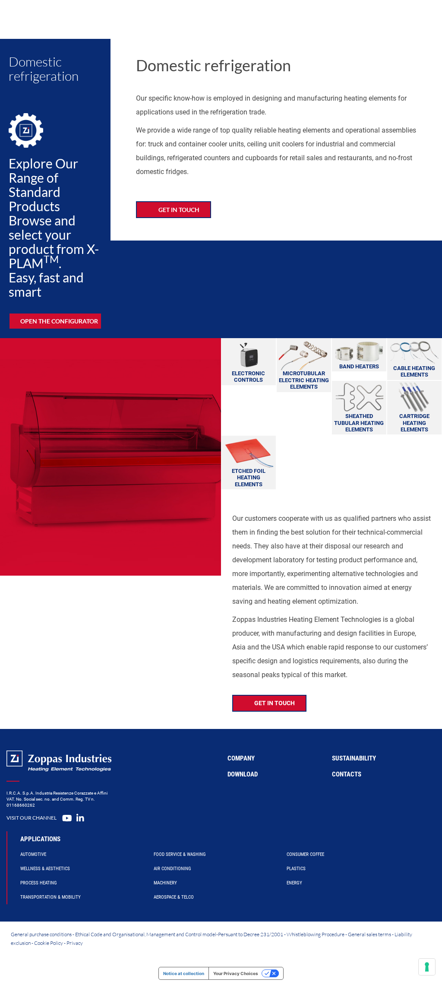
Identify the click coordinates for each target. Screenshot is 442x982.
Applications (40, 839)
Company (302, 19)
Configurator (219, 19)
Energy (294, 883)
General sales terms (369, 934)
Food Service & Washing (180, 854)
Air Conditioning (172, 868)
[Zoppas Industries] (71, 19)
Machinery (165, 883)
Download (242, 774)
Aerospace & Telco (174, 897)
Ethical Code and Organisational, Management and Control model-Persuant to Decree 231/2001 (179, 934)
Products (172, 19)
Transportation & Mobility (50, 897)
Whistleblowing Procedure (315, 934)
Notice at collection (183, 973)
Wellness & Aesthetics (45, 868)
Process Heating (38, 883)
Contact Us (364, 19)
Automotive (33, 854)
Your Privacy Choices (235, 973)
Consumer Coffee (305, 854)
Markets (265, 19)
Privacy (74, 943)
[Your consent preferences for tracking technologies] (427, 967)
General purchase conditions (41, 934)
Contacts (346, 774)
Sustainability (354, 758)
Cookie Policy (48, 943)
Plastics (296, 868)
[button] (55, 321)
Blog (333, 19)
